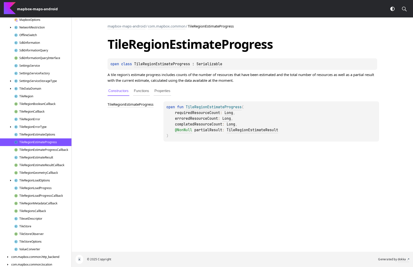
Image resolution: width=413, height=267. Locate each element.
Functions (141, 91)
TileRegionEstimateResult (252, 130)
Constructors (118, 91)
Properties (162, 91)
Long (228, 112)
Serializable (209, 64)
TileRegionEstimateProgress (162, 64)
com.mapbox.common (166, 26)
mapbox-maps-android (127, 26)
